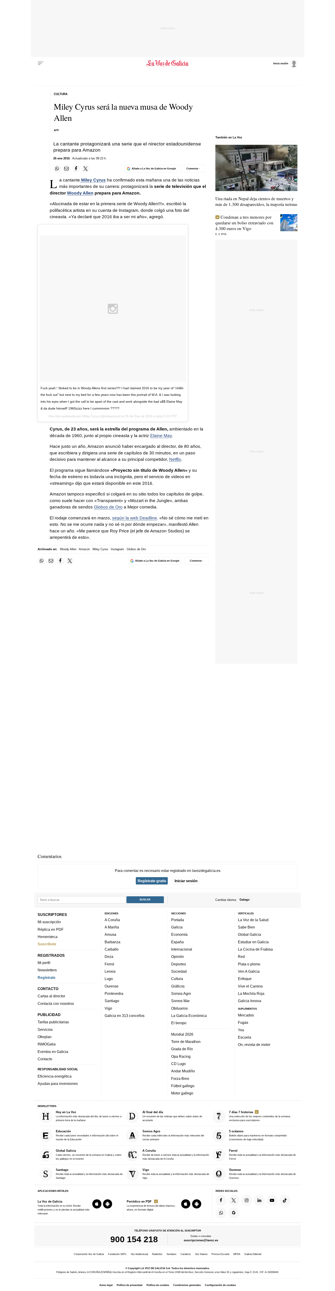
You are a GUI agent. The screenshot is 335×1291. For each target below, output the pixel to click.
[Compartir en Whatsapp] (57, 168)
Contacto (45, 1059)
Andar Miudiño (183, 1071)
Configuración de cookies (220, 1285)
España (177, 942)
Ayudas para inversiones (58, 1083)
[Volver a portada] (168, 63)
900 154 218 (134, 1239)
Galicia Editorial (252, 1254)
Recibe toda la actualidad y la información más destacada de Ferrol (262, 1154)
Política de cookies (158, 1285)
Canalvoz (185, 1254)
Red (241, 956)
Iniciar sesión (186, 881)
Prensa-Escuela (220, 1254)
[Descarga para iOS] (96, 1203)
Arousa (110, 934)
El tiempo (178, 1023)
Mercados (246, 1015)
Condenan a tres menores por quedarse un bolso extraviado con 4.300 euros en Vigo (244, 222)
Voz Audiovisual (139, 1254)
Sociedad (179, 971)
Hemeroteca (47, 936)
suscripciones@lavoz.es (201, 1240)
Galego (245, 899)
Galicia (177, 927)
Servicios (45, 1029)
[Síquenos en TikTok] (284, 1200)
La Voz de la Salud (253, 920)
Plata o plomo (249, 964)
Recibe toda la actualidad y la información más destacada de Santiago (89, 1173)
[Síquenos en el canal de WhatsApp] (221, 1212)
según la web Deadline (134, 518)
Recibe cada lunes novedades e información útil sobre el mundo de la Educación (87, 1135)
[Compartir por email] (66, 168)
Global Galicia (249, 934)
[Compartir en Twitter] (86, 168)
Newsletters (47, 970)
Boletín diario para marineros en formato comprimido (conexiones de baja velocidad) (258, 1135)
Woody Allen (80, 193)
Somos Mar (180, 1001)
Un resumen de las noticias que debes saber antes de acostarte (172, 1116)
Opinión (177, 956)
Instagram (117, 549)
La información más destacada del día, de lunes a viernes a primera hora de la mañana (88, 1116)
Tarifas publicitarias (53, 1022)
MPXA (236, 1254)
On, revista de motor (254, 1044)
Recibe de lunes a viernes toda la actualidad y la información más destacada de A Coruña (175, 1154)
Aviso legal (106, 1285)
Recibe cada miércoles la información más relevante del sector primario (173, 1135)
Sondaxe (171, 1254)
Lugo (109, 979)
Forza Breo (180, 1078)
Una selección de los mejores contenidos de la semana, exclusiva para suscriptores (260, 1116)
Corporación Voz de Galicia (89, 1254)
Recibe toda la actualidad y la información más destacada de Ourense (262, 1173)
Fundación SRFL (117, 1254)
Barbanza (112, 942)
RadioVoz (157, 1254)
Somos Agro (181, 993)
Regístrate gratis (152, 881)
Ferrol (109, 964)
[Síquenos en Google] (233, 1212)
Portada (177, 920)
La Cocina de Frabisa (255, 949)
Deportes (178, 964)
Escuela (244, 1037)
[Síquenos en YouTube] (272, 1200)
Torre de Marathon (186, 1041)
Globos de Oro (108, 507)
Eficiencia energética (55, 1076)
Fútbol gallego (182, 1086)
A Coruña (112, 920)
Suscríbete (47, 944)
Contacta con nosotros (56, 1003)
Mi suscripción (49, 922)
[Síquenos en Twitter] (233, 1200)
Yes (241, 1030)
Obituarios (179, 1008)
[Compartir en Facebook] (76, 168)
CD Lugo (178, 1063)
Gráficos (178, 986)
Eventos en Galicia (53, 1051)
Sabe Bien (246, 927)
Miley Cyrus (100, 549)
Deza (109, 956)
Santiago (112, 1001)
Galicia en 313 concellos (124, 1015)
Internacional (181, 949)
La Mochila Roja (251, 993)
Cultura (177, 979)
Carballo (112, 949)
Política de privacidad (129, 1285)
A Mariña (112, 927)
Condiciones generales (187, 1285)
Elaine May (161, 435)
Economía (179, 934)
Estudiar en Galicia (253, 942)
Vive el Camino (250, 986)
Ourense (112, 986)
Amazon (84, 549)
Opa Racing (181, 1056)
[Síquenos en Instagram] (246, 1200)
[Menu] (40, 63)
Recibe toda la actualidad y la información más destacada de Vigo (175, 1173)
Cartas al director (51, 996)
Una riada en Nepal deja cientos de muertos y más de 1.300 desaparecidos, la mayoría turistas (256, 201)
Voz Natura (201, 1254)
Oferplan (45, 1037)
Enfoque (245, 979)
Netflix (175, 459)
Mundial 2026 (182, 1034)
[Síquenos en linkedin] (259, 1200)
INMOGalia (47, 1044)
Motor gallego (182, 1093)
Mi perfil (44, 963)
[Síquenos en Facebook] (221, 1200)
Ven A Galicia (249, 971)
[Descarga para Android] (107, 1203)
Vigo (108, 1008)
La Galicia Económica (189, 1015)
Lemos (110, 971)
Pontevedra (114, 993)
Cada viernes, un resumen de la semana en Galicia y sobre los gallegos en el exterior (88, 1154)
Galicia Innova (249, 1001)
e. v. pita (220, 234)
